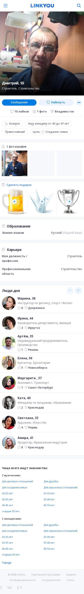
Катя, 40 (24, 398)
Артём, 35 (25, 336)
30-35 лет (7, 499)
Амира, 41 (25, 438)
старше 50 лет (11, 511)
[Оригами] (42, 201)
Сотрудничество (51, 580)
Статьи (70, 580)
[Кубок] (69, 201)
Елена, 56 (25, 358)
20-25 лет (7, 493)
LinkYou (21, 574)
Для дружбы (51, 481)
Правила (71, 574)
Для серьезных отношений (60, 487)
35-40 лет (49, 499)
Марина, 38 (26, 298)
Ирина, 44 (25, 318)
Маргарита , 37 (30, 378)
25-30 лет (49, 493)
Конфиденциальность (23, 580)
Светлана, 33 (28, 418)
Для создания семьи (14, 487)
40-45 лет (7, 505)
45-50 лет (49, 505)
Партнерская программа (45, 574)
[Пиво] (14, 201)
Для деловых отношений (17, 481)
